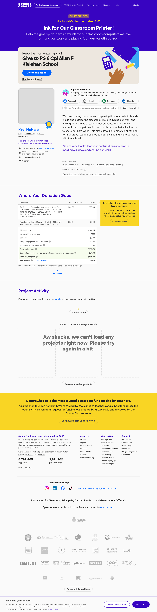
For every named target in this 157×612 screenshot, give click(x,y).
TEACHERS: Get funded (73, 5)
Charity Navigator (25, 454)
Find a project (106, 439)
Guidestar (41, 454)
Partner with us (93, 5)
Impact (83, 443)
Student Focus (86, 445)
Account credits (107, 443)
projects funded (56, 460)
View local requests (46, 148)
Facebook (72, 101)
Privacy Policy (53, 609)
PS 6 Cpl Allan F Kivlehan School (31, 133)
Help (117, 5)
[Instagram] (46, 488)
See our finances (119, 222)
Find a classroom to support (47, 5)
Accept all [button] (141, 604)
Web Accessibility (87, 458)
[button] (100, 108)
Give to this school (37, 72)
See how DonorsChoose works (78, 420)
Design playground (129, 452)
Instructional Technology (75, 169)
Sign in (136, 5)
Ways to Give (107, 436)
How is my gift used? (32, 79)
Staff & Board (85, 452)
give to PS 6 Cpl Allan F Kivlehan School (89, 95)
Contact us (125, 455)
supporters (25, 460)
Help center (126, 439)
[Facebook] (62, 488)
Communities (126, 443)
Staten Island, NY (72, 164)
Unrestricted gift (107, 464)
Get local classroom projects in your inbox (98, 488)
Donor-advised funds (109, 449)
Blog (129, 445)
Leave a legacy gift (108, 461)
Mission (83, 439)
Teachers (54, 500)
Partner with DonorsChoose (78, 589)
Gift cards (105, 445)
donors (25, 160)
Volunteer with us (107, 458)
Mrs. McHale (28, 130)
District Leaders (84, 500)
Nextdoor (111, 101)
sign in (58, 299)
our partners (107, 507)
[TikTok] (70, 488)
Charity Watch (62, 452)
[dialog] (78, 604)
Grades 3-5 (88, 164)
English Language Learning (110, 164)
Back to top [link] (80, 312)
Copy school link (129, 108)
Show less (57, 274)
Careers (83, 455)
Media (123, 445)
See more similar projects (78, 384)
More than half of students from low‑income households (90, 174)
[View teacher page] (36, 106)
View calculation (43, 260)
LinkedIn (130, 101)
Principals (67, 500)
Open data (125, 449)
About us (106, 5)
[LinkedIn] (54, 488)
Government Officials (113, 500)
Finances (83, 449)
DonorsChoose (25, 5)
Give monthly (106, 455)
